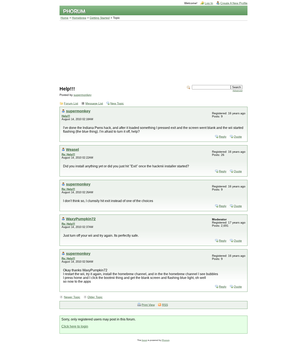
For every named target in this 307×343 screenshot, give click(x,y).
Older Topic (95, 297)
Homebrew (79, 17)
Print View (148, 304)
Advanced (237, 90)
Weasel (72, 149)
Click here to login (74, 326)
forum (144, 340)
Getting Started (100, 17)
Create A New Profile (233, 3)
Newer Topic (72, 297)
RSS (165, 304)
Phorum (165, 340)
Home (65, 17)
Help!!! (66, 116)
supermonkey (82, 95)
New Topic (117, 103)
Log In (209, 3)
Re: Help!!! (68, 154)
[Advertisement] (153, 52)
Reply (222, 136)
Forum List (71, 103)
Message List (94, 103)
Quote (238, 136)
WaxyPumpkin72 (81, 219)
